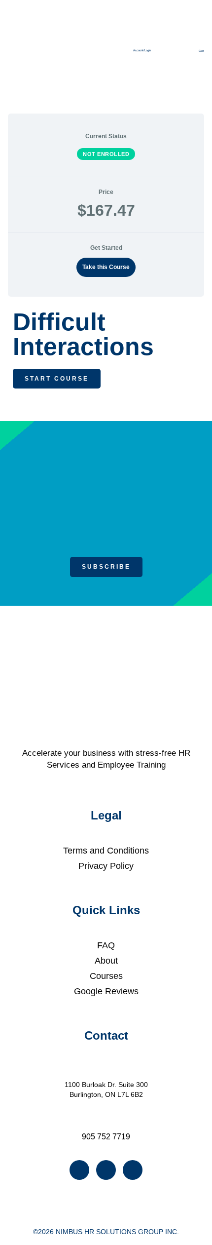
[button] (114, 43)
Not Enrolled (106, 154)
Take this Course (106, 267)
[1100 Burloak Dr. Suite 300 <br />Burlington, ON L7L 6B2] (106, 1070)
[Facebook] (79, 1170)
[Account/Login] (141, 40)
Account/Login (142, 50)
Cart (201, 50)
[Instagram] (106, 1170)
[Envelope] (132, 1170)
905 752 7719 (106, 1136)
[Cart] (201, 41)
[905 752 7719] (106, 1121)
